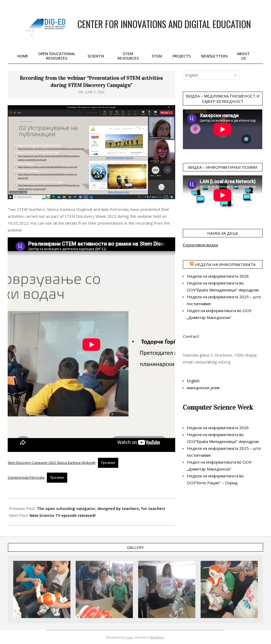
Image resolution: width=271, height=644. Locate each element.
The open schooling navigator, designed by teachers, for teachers (101, 508)
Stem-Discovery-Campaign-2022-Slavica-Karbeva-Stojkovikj (52, 462)
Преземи (108, 462)
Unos (129, 637)
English (193, 380)
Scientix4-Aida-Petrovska (26, 477)
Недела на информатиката (225, 264)
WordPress (157, 637)
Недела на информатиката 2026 (218, 276)
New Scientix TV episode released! (63, 515)
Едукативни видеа (200, 244)
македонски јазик (203, 387)
